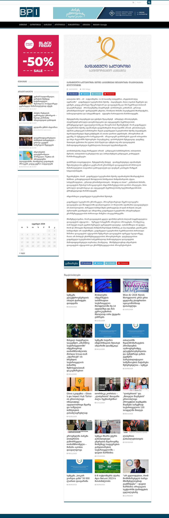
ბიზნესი (23, 25)
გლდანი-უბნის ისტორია (45, 127)
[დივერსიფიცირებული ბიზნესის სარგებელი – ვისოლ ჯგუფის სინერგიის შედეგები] (25, 141)
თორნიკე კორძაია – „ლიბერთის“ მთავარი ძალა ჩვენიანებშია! (107, 396)
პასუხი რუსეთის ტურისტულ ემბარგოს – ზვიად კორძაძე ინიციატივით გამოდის (45, 116)
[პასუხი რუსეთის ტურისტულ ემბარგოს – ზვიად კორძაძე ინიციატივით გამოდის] (25, 116)
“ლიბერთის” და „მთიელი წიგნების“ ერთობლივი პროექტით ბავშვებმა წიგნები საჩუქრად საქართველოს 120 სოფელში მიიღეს (135, 401)
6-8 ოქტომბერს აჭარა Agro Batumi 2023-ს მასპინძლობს (107, 478)
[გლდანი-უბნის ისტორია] (25, 130)
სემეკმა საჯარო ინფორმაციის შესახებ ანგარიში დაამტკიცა (107, 343)
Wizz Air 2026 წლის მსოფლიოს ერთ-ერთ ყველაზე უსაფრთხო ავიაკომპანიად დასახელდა (135, 300)
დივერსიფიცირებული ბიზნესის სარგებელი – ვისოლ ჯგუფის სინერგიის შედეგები (45, 141)
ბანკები (48, 25)
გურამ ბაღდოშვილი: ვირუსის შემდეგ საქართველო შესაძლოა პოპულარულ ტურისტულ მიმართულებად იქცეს (38, 101)
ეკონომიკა (35, 25)
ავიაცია (86, 25)
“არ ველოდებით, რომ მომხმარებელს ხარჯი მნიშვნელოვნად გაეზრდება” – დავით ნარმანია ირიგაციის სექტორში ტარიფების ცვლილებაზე (135, 483)
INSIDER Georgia (100, 25)
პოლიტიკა (60, 25)
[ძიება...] (149, 2)
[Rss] (133, 2)
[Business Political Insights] (30, 11)
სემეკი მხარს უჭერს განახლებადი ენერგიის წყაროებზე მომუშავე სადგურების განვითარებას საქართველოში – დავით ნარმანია (107, 444)
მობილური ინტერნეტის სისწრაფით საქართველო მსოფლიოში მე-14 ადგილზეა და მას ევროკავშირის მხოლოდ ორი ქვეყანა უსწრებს (107, 306)
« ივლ (22, 253)
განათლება (74, 25)
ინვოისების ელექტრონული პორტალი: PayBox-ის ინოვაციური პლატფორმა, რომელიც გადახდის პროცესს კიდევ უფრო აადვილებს (36, 158)
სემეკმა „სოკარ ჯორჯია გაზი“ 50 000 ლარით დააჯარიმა (78, 478)
